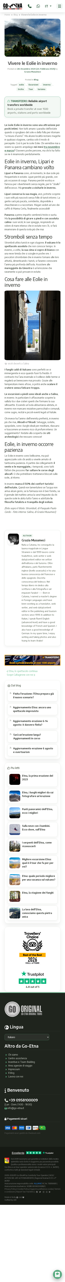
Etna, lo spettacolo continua (22, 671)
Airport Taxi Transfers (25, 1192)
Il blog (11, 1072)
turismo (41, 89)
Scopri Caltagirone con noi (20, 674)
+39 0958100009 (23, 1100)
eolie (21, 84)
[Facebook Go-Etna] (37, 1192)
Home (7, 14)
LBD (15, 1200)
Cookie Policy (23, 1189)
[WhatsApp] (38, 5)
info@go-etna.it (16, 1108)
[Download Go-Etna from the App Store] (47, 1192)
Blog (16, 14)
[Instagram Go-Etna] (43, 1192)
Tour (30, 89)
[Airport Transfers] (32, 660)
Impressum (14, 1069)
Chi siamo (13, 1054)
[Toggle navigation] (60, 6)
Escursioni (33, 84)
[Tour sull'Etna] (12, 6)
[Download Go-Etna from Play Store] (50, 1192)
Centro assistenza (17, 1058)
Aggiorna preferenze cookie (41, 1189)
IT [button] (47, 6)
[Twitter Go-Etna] (40, 1192)
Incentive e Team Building (21, 1061)
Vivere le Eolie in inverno (32, 63)
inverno (46, 84)
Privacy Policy (10, 1189)
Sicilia (21, 89)
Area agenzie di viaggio (20, 1065)
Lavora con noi (15, 1076)
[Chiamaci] (30, 5)
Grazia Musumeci (32, 71)
